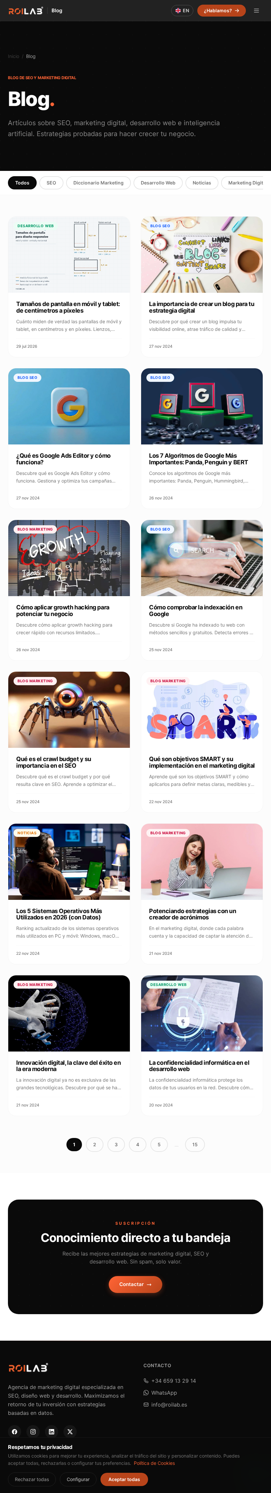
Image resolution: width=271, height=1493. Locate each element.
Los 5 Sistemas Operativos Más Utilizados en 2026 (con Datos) (59, 914)
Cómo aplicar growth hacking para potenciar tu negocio (62, 610)
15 (195, 1144)
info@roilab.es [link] (169, 1404)
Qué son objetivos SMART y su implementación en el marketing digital (202, 762)
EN (186, 10)
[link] (14, 1431)
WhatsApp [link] (164, 1392)
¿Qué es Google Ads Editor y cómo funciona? (63, 459)
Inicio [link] (13, 56)
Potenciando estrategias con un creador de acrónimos (192, 914)
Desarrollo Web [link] (158, 182)
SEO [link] (51, 182)
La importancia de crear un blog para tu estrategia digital (201, 307)
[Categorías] (256, 10)
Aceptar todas (124, 1479)
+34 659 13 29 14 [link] (173, 1380)
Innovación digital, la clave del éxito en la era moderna (68, 1066)
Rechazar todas (32, 1479)
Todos (22, 182)
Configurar (78, 1479)
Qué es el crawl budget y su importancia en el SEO (53, 762)
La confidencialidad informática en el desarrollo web (199, 1066)
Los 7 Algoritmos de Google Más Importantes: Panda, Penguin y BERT (198, 459)
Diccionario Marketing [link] (98, 182)
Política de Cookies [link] (154, 1463)
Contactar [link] (131, 1284)
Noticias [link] (202, 182)
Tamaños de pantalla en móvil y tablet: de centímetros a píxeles (68, 307)
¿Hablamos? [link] (218, 10)
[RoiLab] (25, 10)
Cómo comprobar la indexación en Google (195, 610)
